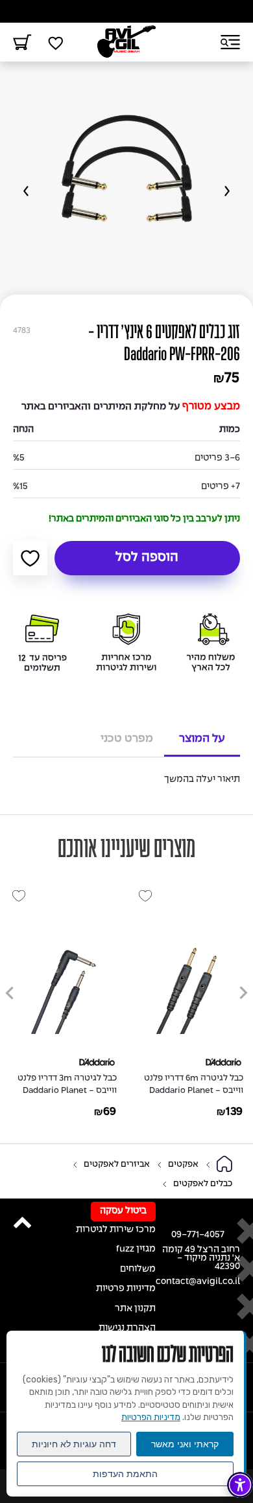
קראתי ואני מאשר (185, 1444)
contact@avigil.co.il (198, 1282)
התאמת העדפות (125, 1474)
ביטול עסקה (123, 1211)
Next (26, 191)
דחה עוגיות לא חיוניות (74, 1444)
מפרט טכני (127, 738)
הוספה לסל (146, 558)
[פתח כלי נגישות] (240, 1485)
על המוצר (202, 738)
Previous (227, 191)
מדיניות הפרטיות (150, 1417)
